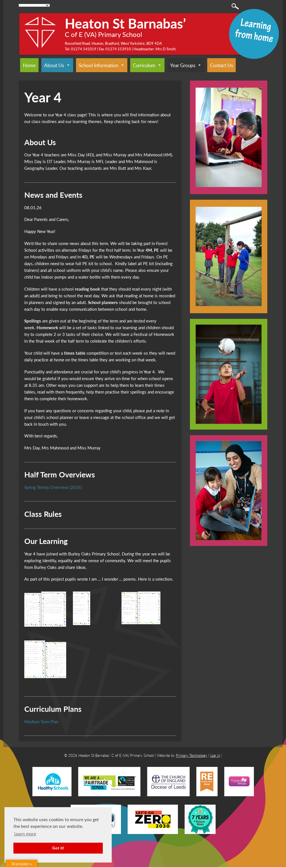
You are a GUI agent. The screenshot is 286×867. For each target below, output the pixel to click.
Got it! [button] (58, 848)
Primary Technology (191, 755)
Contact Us (221, 65)
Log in (215, 755)
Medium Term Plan (41, 721)
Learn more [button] (25, 833)
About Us (54, 65)
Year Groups (182, 65)
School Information (98, 65)
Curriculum (144, 65)
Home (29, 65)
